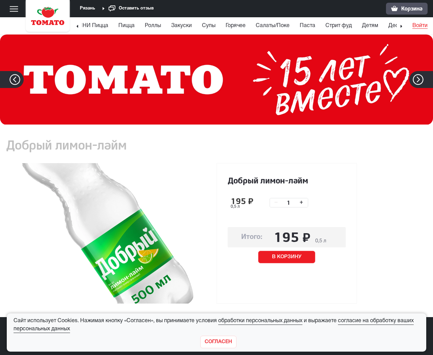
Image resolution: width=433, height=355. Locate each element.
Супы (208, 25)
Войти (420, 25)
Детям (370, 25)
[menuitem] (91, 27)
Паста (307, 25)
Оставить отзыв (136, 8)
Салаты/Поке (273, 25)
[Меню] (13, 9)
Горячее (236, 25)
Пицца (126, 25)
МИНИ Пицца (91, 25)
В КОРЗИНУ (286, 256)
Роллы (153, 25)
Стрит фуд (338, 25)
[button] (428, 79)
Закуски (181, 25)
